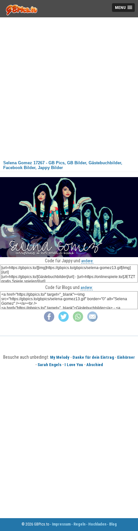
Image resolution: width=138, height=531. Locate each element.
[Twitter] (63, 320)
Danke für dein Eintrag (93, 357)
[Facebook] (49, 320)
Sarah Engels (49, 364)
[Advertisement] (69, 86)
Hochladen (97, 524)
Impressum (61, 524)
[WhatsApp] (78, 320)
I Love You (74, 364)
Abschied (94, 364)
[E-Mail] (92, 320)
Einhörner (126, 357)
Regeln (79, 524)
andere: (87, 260)
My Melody (59, 357)
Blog (113, 524)
